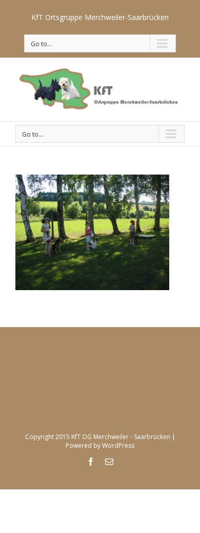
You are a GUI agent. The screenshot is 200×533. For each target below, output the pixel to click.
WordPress (118, 445)
